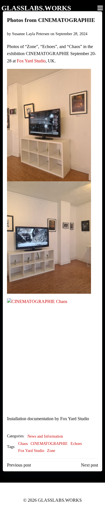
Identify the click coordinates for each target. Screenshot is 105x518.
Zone (51, 451)
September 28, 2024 (71, 34)
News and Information (45, 436)
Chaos (23, 444)
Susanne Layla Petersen (30, 34)
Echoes (76, 444)
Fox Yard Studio (31, 60)
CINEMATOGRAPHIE (49, 444)
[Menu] (100, 8)
